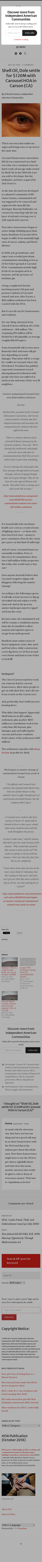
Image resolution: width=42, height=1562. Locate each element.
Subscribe (29, 33)
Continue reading (21, 40)
